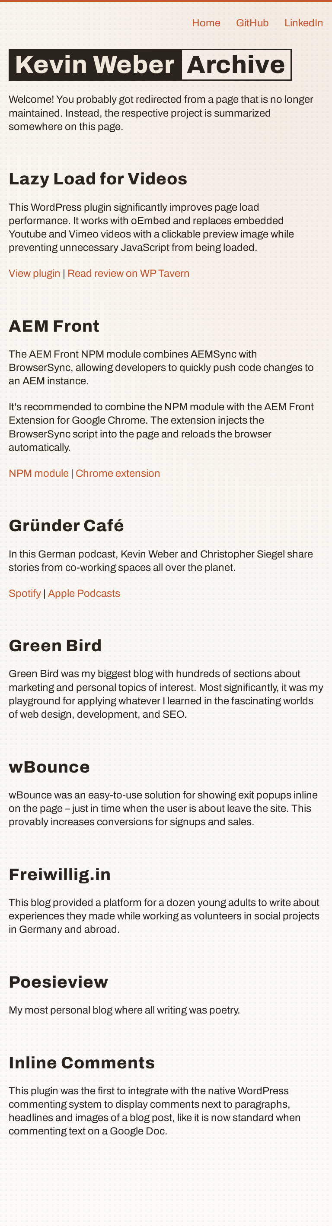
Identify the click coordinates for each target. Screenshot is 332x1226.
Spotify (25, 593)
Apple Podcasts (84, 593)
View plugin (35, 273)
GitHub (252, 23)
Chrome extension (118, 473)
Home (206, 23)
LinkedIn (303, 23)
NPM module (39, 473)
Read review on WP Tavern (128, 273)
